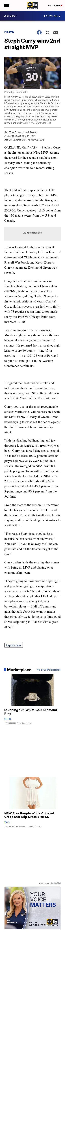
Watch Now (54, 6)
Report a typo (13, 645)
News (9, 32)
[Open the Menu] (6, 5)
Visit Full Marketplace (49, 669)
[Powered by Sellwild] (55, 883)
